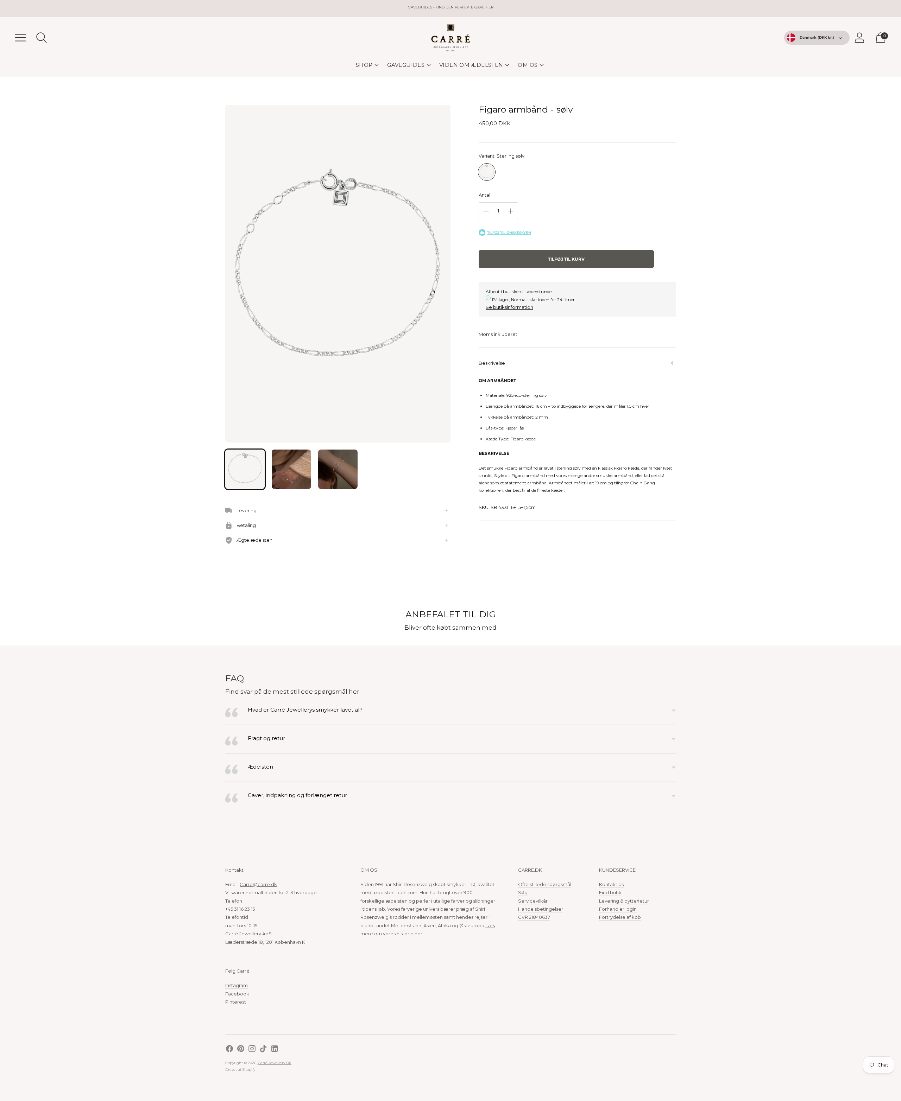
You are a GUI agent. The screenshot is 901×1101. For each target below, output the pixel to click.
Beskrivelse (492, 363)
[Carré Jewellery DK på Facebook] (229, 1049)
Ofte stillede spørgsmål (544, 884)
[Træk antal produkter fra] (486, 211)
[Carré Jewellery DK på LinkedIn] (274, 1049)
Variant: (501, 156)
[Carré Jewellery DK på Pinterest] (241, 1049)
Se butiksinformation (509, 307)
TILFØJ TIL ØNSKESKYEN (509, 232)
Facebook (237, 994)
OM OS (527, 65)
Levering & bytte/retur (624, 901)
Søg (523, 892)
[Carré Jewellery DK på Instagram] (252, 1049)
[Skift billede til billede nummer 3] (338, 469)
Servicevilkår (533, 901)
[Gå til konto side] (859, 37)
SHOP (364, 65)
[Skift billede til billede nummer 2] (291, 469)
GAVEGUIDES (405, 65)
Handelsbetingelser (540, 909)
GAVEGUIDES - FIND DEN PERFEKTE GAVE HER (450, 7)
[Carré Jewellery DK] (450, 37)
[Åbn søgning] (41, 37)
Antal (484, 195)
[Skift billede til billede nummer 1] (245, 469)
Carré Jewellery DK (274, 1063)
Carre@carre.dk (258, 884)
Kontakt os (611, 884)
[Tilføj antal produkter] (511, 211)
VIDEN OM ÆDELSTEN (471, 65)
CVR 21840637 (534, 917)
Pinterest (235, 1002)
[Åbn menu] (20, 37)
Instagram (236, 985)
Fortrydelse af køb (620, 917)
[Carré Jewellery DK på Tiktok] (263, 1049)
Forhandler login (618, 909)
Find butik (610, 892)
